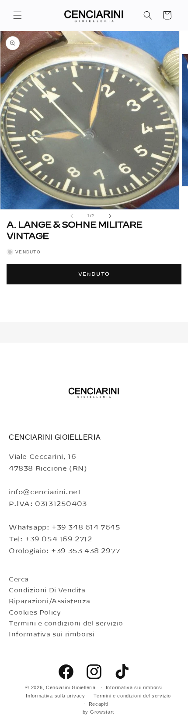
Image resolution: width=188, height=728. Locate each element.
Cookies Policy (35, 613)
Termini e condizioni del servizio (66, 624)
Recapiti (98, 704)
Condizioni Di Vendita (47, 591)
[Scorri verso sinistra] (71, 215)
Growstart (102, 711)
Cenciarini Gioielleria (70, 687)
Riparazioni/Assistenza (49, 601)
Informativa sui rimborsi (51, 635)
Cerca (19, 580)
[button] (17, 15)
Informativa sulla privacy (55, 695)
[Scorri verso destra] (110, 215)
